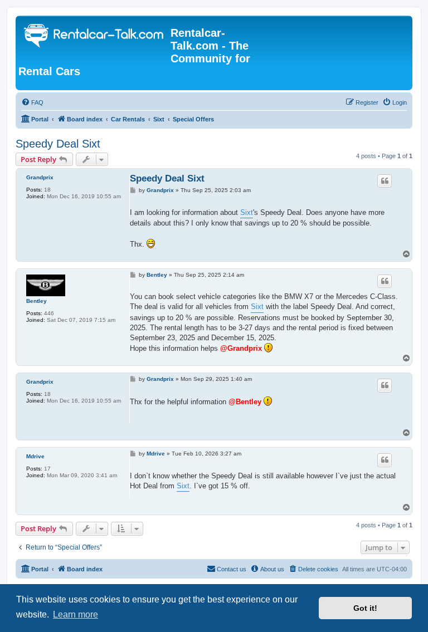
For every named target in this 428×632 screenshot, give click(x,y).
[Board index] (94, 37)
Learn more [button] (75, 614)
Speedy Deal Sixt (58, 144)
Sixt (246, 212)
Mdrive (35, 456)
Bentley (36, 301)
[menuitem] (32, 102)
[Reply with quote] (384, 181)
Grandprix (40, 177)
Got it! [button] (365, 608)
